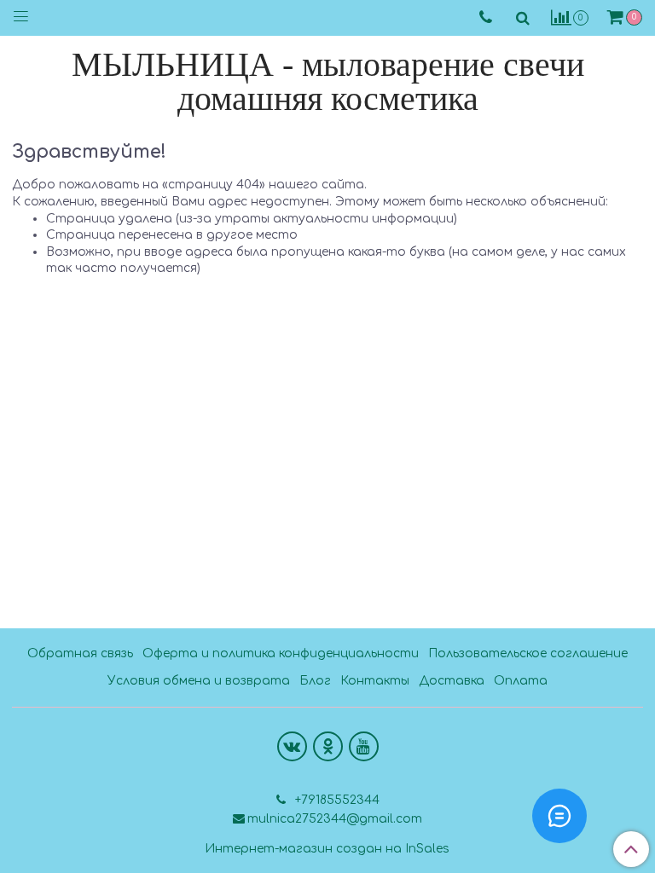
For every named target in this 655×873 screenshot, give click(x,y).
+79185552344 (336, 800)
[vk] (292, 746)
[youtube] (364, 746)
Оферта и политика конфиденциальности (280, 653)
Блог (315, 680)
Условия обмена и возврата (198, 680)
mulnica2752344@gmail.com (334, 818)
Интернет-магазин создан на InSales (327, 849)
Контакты (374, 680)
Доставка (451, 680)
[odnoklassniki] (328, 746)
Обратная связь (80, 653)
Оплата (521, 680)
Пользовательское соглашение (528, 653)
